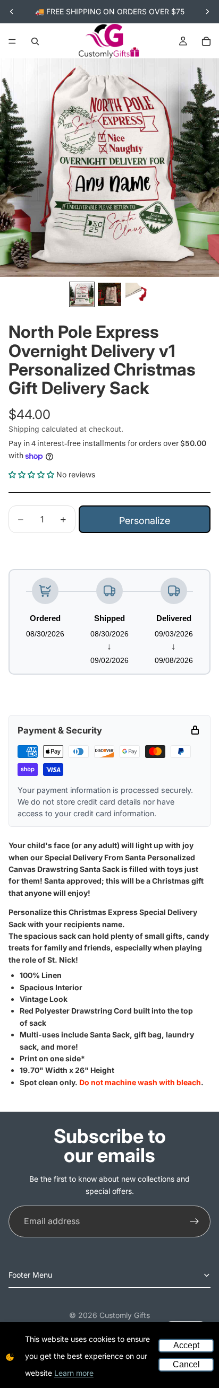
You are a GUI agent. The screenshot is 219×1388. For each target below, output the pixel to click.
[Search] (35, 41)
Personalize (144, 520)
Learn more (74, 1372)
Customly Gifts (124, 1315)
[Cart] (206, 41)
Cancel (186, 1364)
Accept (186, 1345)
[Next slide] (207, 11)
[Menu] (12, 41)
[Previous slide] (11, 11)
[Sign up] (194, 1221)
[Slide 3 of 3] (137, 294)
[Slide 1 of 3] (82, 294)
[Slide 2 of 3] (109, 294)
